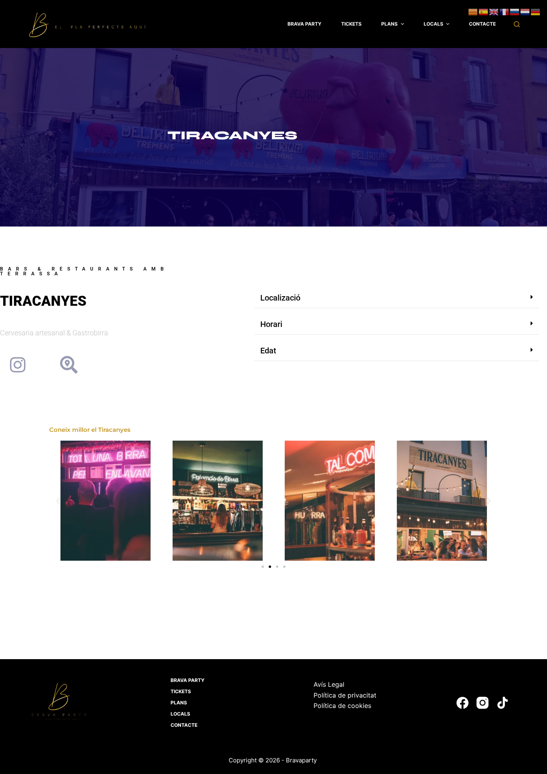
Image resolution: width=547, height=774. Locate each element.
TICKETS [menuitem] (351, 24)
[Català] (473, 11)
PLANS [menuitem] (389, 24)
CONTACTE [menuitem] (482, 24)
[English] (494, 11)
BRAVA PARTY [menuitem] (305, 24)
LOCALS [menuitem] (433, 24)
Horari (271, 324)
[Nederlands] (525, 11)
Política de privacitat (345, 695)
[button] (396, 298)
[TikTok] (503, 703)
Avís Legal (329, 684)
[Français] (504, 11)
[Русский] (515, 11)
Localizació (280, 298)
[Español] (484, 11)
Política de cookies (342, 706)
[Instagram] (17, 365)
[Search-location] (68, 365)
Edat (268, 350)
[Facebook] (463, 703)
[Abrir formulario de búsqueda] (517, 24)
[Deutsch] (536, 11)
